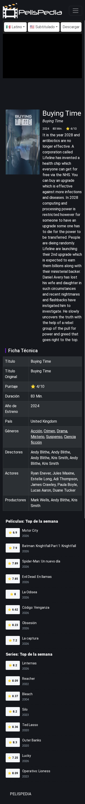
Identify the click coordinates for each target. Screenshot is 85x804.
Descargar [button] (71, 27)
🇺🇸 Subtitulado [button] (42, 27)
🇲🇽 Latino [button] (14, 27)
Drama (62, 431)
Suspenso (54, 436)
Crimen (49, 431)
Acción (36, 431)
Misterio (37, 436)
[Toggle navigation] (75, 10)
